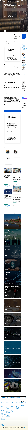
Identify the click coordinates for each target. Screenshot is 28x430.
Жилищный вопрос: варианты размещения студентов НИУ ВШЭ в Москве (16, 193)
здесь (14, 427)
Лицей (7, 401)
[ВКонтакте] (22, 97)
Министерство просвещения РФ (23, 405)
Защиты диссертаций (13, 407)
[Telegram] (23, 97)
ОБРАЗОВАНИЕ (8, 400)
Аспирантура (7, 408)
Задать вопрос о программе (9, 26)
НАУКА (12, 400)
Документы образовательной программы (25, 48)
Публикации (17, 408)
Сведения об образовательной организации (3, 419)
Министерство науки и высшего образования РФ (23, 403)
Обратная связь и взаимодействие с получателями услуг (8, 416)
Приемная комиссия (24, 34)
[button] (12, 145)
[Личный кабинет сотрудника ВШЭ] (25, 1)
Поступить (12, 110)
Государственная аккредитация (17, 42)
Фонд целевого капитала (3, 411)
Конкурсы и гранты (13, 409)
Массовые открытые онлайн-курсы (23, 406)
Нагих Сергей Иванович (8, 155)
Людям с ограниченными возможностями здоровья (3, 422)
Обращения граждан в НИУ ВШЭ (3, 410)
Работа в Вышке (2, 425)
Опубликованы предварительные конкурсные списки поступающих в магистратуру (7, 175)
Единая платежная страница (3, 424)
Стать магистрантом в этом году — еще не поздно (16, 174)
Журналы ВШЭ (17, 407)
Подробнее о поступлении (20, 26)
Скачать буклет (24, 40)
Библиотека (17, 401)
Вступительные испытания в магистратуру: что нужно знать (8, 196)
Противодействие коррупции (3, 413)
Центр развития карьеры (8, 411)
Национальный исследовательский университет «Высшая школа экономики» (9, 397)
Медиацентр (17, 406)
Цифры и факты (2, 401)
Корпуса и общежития (2, 407)
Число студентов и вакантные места (24, 46)
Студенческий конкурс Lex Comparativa (12, 50)
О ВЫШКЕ (2, 400)
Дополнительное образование (8, 409)
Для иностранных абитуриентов (24, 37)
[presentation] (5, 126)
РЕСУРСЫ (17, 400)
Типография (17, 405)
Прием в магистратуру (7, 407)
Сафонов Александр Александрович (9, 94)
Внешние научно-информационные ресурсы (13, 411)
